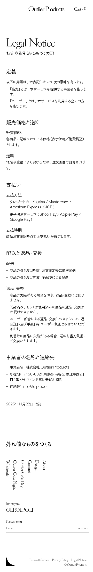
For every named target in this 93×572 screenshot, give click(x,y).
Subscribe (83, 528)
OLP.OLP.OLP (20, 510)
